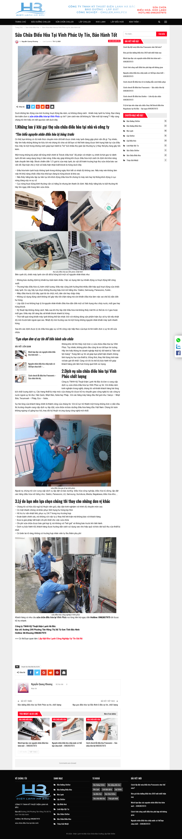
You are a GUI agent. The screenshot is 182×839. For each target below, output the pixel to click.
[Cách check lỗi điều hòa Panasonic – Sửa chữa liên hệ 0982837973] (21, 378)
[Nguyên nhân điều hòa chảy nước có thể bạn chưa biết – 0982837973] (21, 366)
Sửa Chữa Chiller (65, 22)
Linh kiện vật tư (133, 145)
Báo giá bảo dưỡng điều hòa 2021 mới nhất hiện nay (142, 52)
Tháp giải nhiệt (132, 160)
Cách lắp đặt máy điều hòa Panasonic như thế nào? (142, 47)
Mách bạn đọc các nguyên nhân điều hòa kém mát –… (41, 353)
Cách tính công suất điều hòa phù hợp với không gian (143, 67)
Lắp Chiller (85, 22)
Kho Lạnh (100, 22)
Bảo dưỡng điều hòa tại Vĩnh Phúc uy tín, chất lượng (39, 704)
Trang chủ (20, 22)
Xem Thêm (134, 22)
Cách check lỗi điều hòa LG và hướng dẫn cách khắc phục (144, 81)
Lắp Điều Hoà (117, 22)
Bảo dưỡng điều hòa (134, 125)
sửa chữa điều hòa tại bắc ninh (27, 823)
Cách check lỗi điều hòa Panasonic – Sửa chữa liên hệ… (42, 377)
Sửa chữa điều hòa (114, 41)
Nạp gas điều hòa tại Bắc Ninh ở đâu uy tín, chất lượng (95, 704)
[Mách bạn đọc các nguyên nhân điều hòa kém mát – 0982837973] (21, 354)
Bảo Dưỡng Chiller (40, 22)
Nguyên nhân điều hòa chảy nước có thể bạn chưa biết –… (41, 365)
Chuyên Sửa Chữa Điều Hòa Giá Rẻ (30, 667)
